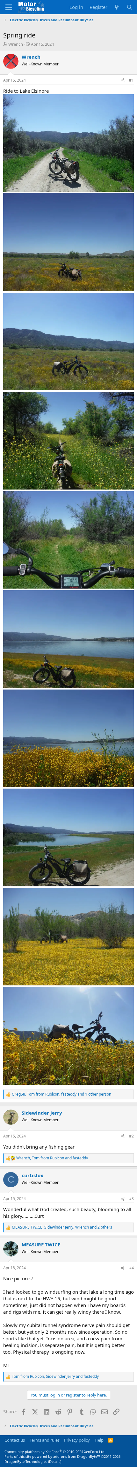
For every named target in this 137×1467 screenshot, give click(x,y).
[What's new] (117, 7)
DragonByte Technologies (25, 1461)
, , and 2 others (62, 1227)
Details (54, 1461)
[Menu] (8, 7)
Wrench (15, 44)
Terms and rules (45, 1440)
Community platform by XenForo (54, 1451)
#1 (131, 80)
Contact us (14, 1440)
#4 (131, 1267)
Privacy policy (77, 1440)
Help (99, 1440)
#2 (131, 1136)
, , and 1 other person (61, 1094)
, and (52, 1158)
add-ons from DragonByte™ (76, 1456)
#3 (131, 1198)
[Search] (129, 7)
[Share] (123, 80)
